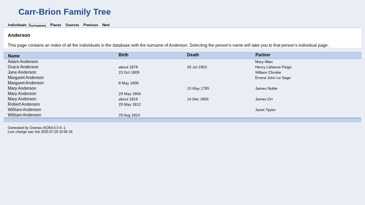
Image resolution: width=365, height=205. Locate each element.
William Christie (268, 72)
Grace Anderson (23, 67)
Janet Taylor (265, 110)
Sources (72, 25)
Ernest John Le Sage (273, 78)
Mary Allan (264, 62)
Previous (90, 25)
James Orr (264, 99)
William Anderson (24, 109)
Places (55, 25)
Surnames (37, 25)
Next (106, 25)
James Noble (266, 88)
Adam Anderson (23, 61)
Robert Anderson (24, 104)
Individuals (17, 25)
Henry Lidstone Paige (273, 67)
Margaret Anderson (26, 77)
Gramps (36, 128)
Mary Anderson (22, 88)
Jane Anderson (22, 72)
